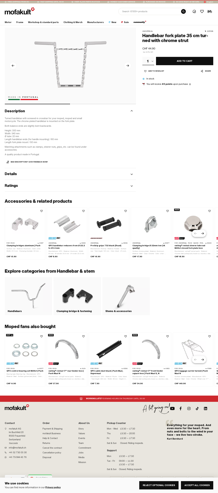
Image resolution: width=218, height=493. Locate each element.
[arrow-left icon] (13, 65)
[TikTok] (197, 408)
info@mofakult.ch (17, 447)
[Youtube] (172, 408)
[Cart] (209, 11)
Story (81, 428)
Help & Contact (50, 438)
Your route (13, 443)
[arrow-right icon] (127, 65)
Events (81, 438)
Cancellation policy (52, 452)
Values (81, 433)
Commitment (84, 447)
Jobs (80, 452)
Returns (46, 443)
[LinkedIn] (206, 408)
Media (81, 457)
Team (81, 443)
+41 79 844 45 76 (18, 457)
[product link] (25, 233)
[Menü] (26, 476)
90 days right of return (187, 2)
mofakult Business (52, 433)
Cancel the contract (52, 447)
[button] (70, 111)
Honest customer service (122, 2)
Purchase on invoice (156, 2)
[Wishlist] (202, 11)
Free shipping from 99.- (19, 2)
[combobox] (148, 61)
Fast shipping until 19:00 (52, 2)
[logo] (20, 11)
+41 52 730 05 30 (18, 452)
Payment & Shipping (52, 428)
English (210, 2)
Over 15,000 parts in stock (87, 2)
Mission (82, 462)
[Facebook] (181, 408)
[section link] (140, 22)
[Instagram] (189, 408)
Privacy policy (53, 487)
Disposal (47, 457)
